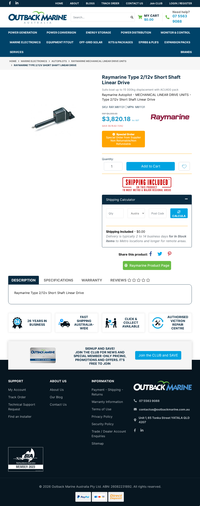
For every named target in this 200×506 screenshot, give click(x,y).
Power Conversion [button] (61, 32)
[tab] (23, 280)
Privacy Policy (102, 416)
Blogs (90, 3)
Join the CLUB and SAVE (158, 355)
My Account (17, 390)
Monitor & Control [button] (175, 32)
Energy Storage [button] (98, 32)
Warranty (91, 280)
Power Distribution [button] (136, 32)
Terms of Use (101, 409)
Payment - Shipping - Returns (107, 392)
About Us (57, 390)
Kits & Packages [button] (120, 42)
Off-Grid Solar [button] (90, 42)
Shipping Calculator (120, 200)
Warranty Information (107, 402)
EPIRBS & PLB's (149, 42)
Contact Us (134, 3)
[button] (184, 166)
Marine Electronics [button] (25, 42)
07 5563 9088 (149, 401)
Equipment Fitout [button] (59, 42)
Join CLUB (156, 3)
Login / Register (180, 3)
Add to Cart (150, 166)
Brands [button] (186, 52)
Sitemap (98, 443)
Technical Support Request (21, 406)
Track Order (110, 3)
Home (59, 3)
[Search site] (132, 17)
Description (24, 280)
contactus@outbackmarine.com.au (164, 409)
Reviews (118, 280)
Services (16, 52)
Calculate (179, 216)
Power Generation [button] (22, 32)
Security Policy (103, 424)
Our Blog (56, 397)
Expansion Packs (177, 42)
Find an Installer (19, 416)
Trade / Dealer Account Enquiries (109, 433)
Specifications (58, 280)
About (74, 3)
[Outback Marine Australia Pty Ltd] (37, 17)
